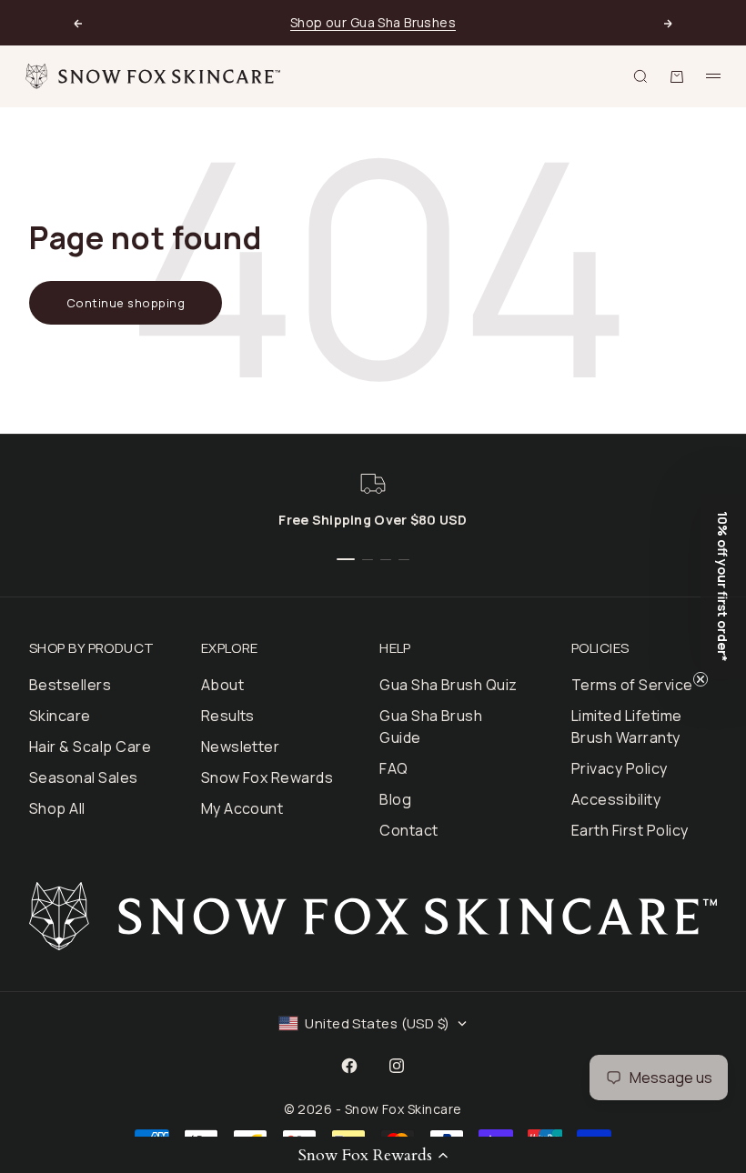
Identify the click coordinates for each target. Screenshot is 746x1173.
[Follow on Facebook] (349, 1066)
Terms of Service (632, 685)
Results (228, 716)
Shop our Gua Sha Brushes (373, 22)
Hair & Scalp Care (90, 747)
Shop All (57, 808)
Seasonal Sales (83, 777)
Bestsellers (70, 685)
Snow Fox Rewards (267, 777)
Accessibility (615, 799)
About (222, 685)
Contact (408, 830)
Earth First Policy (630, 830)
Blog (395, 799)
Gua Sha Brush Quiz (448, 685)
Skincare (60, 716)
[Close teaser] (700, 679)
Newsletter (240, 747)
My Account (242, 808)
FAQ (393, 768)
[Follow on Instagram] (397, 1066)
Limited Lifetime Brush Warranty (626, 726)
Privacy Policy (619, 768)
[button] (373, 1155)
